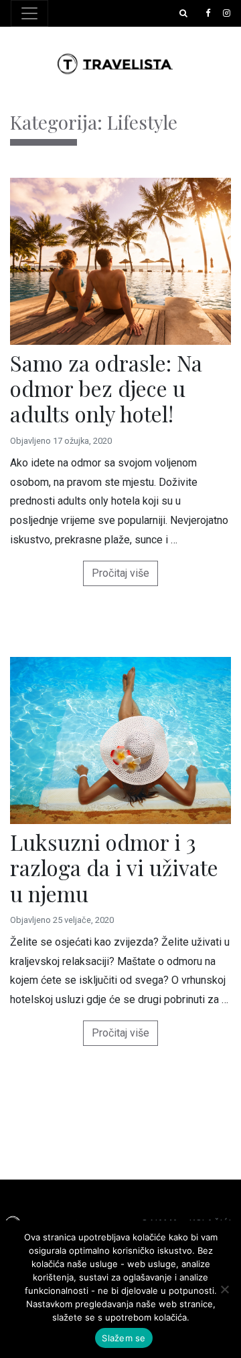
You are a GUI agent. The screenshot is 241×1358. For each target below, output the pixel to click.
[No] (224, 1289)
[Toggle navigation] (29, 13)
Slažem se (123, 1338)
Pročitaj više (120, 573)
